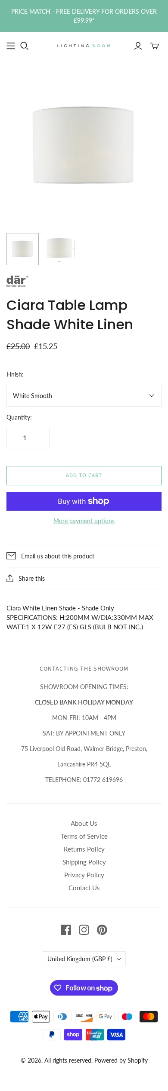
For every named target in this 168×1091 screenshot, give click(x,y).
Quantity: (19, 417)
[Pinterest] (102, 930)
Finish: (15, 374)
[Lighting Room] (84, 45)
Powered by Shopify (121, 1060)
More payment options (84, 520)
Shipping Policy (84, 862)
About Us (84, 823)
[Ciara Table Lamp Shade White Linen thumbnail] (59, 249)
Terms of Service (84, 836)
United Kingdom (79, 958)
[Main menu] (10, 46)
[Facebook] (66, 930)
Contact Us (84, 888)
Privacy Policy (84, 875)
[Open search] (24, 46)
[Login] (138, 46)
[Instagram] (84, 930)
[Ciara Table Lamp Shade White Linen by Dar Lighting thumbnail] (22, 249)
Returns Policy (84, 849)
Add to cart (84, 475)
